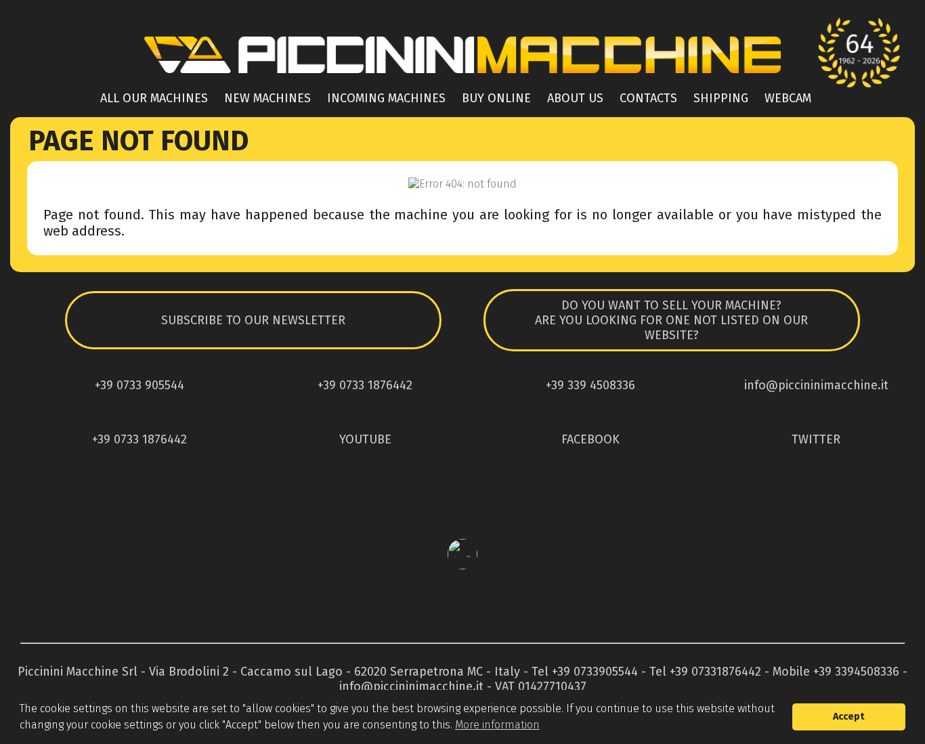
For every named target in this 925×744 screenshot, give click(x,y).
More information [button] (497, 724)
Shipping (720, 98)
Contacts (648, 98)
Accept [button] (849, 716)
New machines (267, 98)
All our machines (154, 98)
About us (575, 98)
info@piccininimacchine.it (411, 686)
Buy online (496, 98)
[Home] (462, 77)
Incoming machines (386, 98)
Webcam (788, 98)
